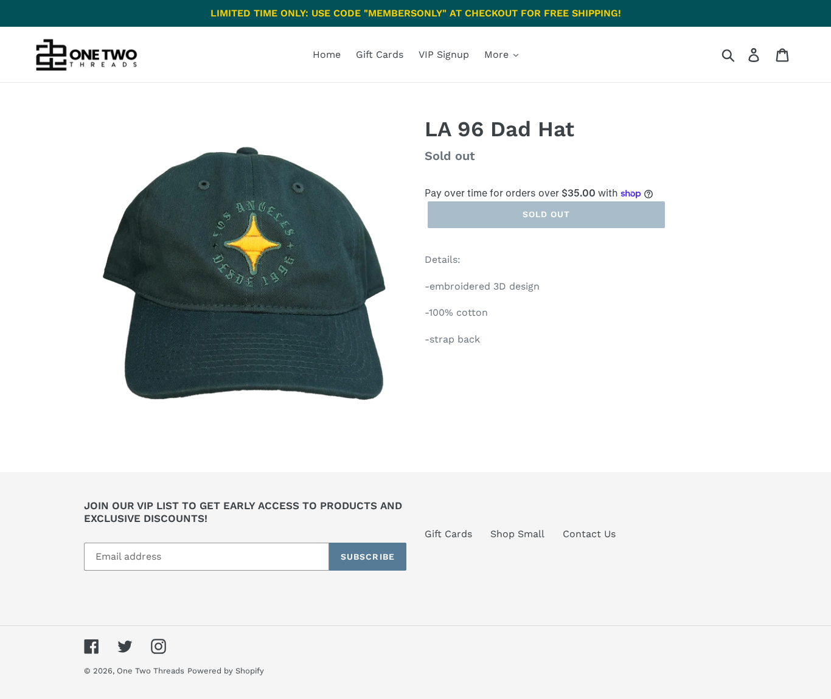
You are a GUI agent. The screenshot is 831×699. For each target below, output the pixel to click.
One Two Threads (150, 670)
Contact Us (589, 534)
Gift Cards (448, 534)
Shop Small (517, 534)
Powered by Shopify (225, 670)
